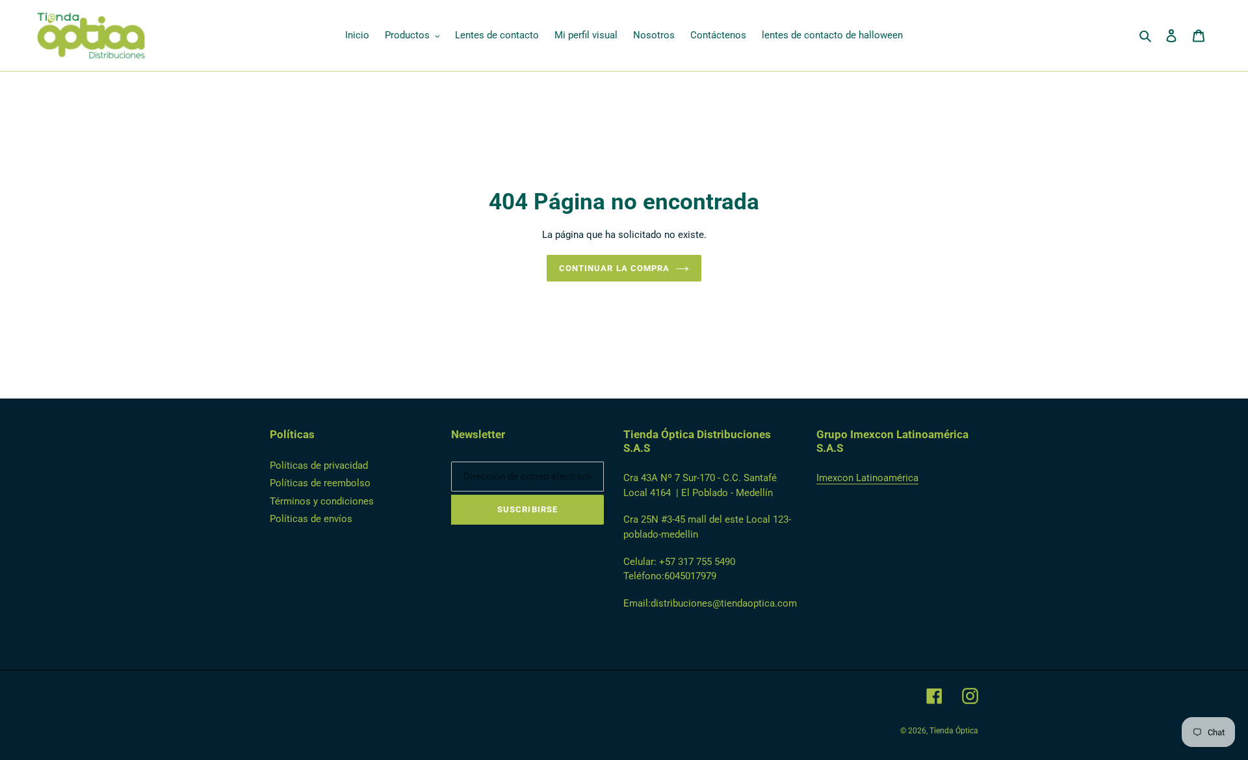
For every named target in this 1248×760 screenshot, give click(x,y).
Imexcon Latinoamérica (867, 478)
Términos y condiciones (322, 501)
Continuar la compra (614, 268)
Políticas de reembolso (320, 483)
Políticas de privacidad (319, 465)
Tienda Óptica (954, 730)
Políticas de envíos (311, 519)
